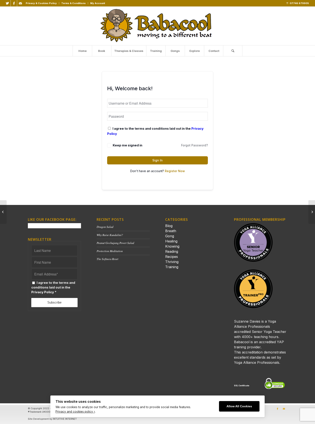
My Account (97, 3)
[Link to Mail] (20, 3)
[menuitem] (41, 3)
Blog (168, 226)
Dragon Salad (105, 227)
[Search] (232, 50)
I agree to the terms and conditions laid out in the (53, 287)
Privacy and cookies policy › (75, 411)
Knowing (172, 246)
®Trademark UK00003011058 (45, 411)
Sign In (157, 160)
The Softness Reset (107, 259)
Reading (171, 251)
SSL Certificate (241, 385)
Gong (169, 236)
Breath (170, 231)
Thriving (171, 262)
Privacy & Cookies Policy (41, 3)
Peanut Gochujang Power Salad (115, 243)
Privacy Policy (42, 292)
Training (171, 267)
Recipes (171, 256)
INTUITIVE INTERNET (65, 418)
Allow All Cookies (239, 406)
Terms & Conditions (73, 3)
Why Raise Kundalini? (110, 235)
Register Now (175, 171)
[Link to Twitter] (7, 3)
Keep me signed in (127, 145)
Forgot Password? (194, 145)
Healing (171, 241)
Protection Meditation (110, 251)
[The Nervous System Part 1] (3, 212)
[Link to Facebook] (14, 3)
